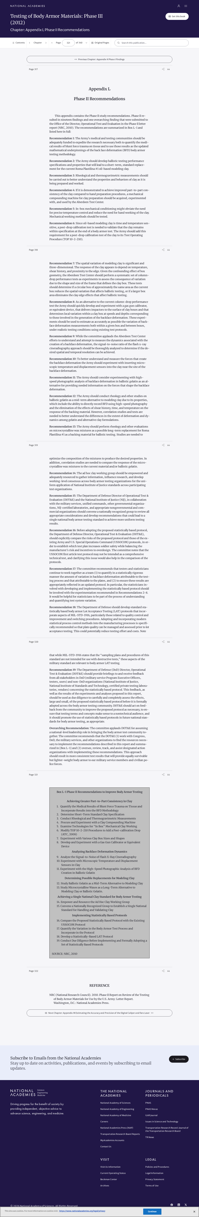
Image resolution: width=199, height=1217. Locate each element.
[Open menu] (186, 6)
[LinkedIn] (179, 1205)
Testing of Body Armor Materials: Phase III (56, 16)
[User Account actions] (179, 6)
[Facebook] (172, 1205)
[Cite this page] (168, 69)
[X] (186, 1205)
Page (58, 42)
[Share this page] (163, 69)
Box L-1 (132, 127)
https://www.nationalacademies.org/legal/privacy (82, 1211)
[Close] (194, 1211)
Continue (152, 1211)
